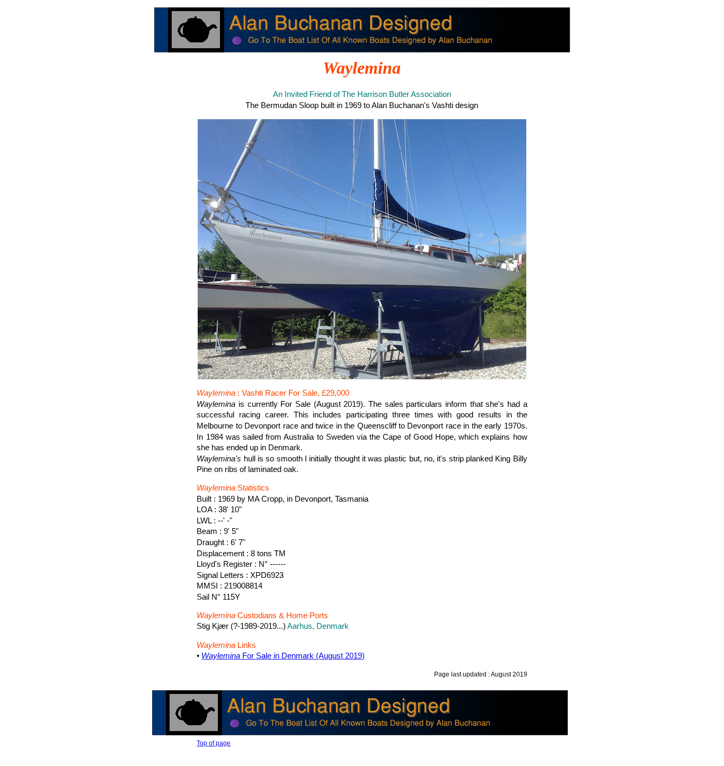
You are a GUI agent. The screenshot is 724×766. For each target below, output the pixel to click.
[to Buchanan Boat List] (363, 53)
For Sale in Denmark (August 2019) (283, 656)
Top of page (214, 743)
